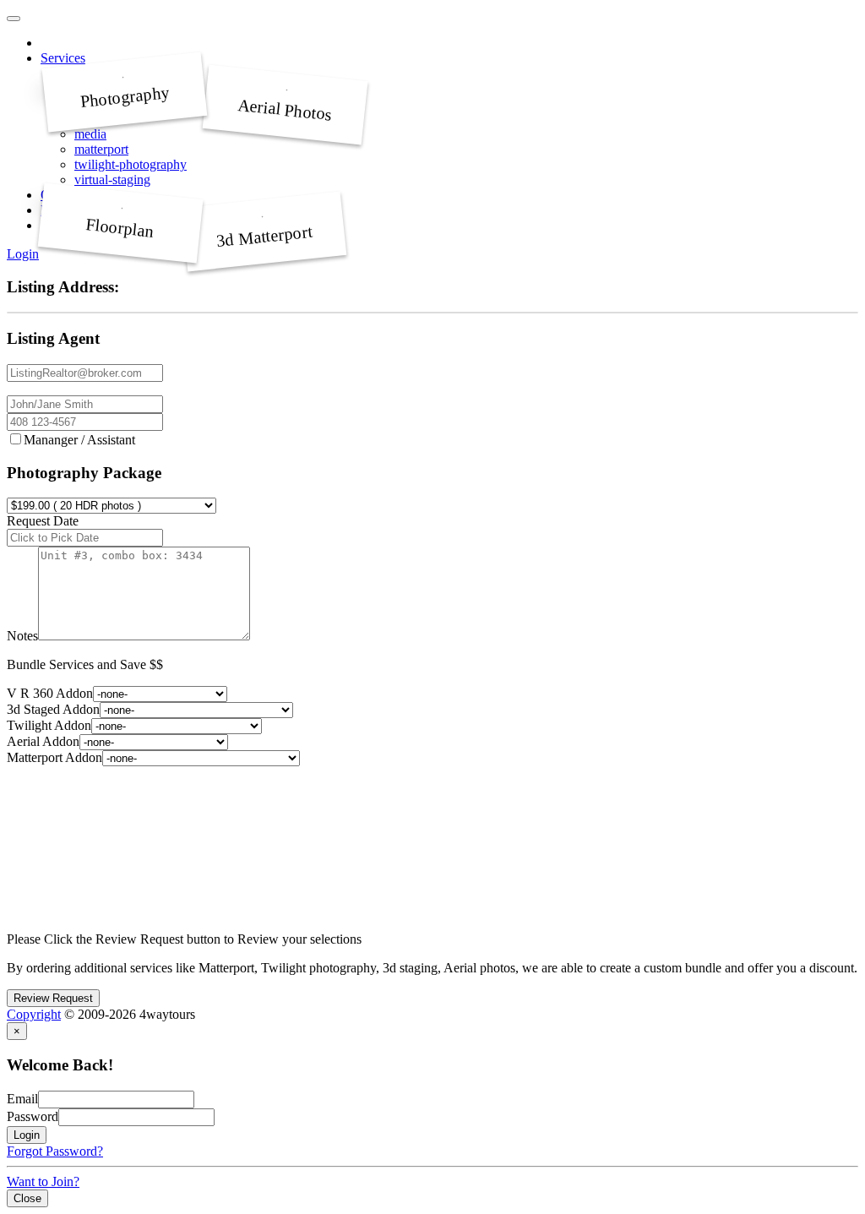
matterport (101, 149)
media (90, 134)
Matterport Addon (54, 757)
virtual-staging (112, 179)
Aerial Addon (43, 741)
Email (22, 1099)
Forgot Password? (55, 1151)
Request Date (43, 521)
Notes (22, 636)
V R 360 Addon (50, 693)
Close (27, 1198)
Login (23, 254)
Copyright (34, 1014)
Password (32, 1116)
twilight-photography (130, 164)
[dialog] (432, 1114)
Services (63, 58)
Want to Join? (43, 1181)
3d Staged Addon (53, 709)
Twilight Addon (49, 725)
